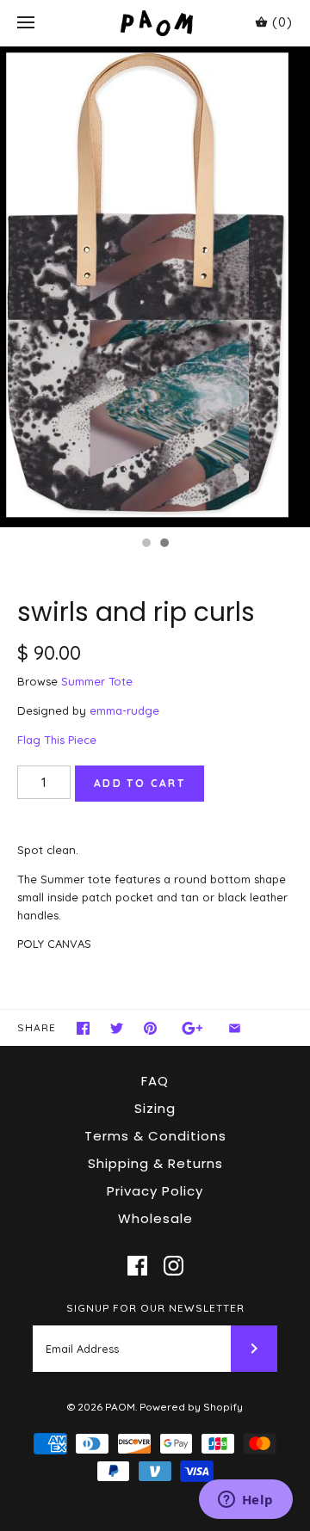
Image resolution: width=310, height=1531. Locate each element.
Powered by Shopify (191, 1406)
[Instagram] (173, 1266)
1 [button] (145, 544)
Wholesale (155, 1218)
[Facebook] (137, 1266)
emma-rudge (124, 710)
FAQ (155, 1081)
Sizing (155, 1108)
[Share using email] (234, 1028)
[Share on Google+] (192, 1028)
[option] (155, 286)
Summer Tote (97, 681)
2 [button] (163, 544)
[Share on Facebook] (83, 1028)
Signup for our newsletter (155, 1307)
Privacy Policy (155, 1191)
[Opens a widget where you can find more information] (245, 1500)
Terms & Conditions (155, 1136)
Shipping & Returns (155, 1163)
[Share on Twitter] (116, 1028)
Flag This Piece (56, 740)
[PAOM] (155, 23)
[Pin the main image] (150, 1028)
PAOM (120, 1406)
